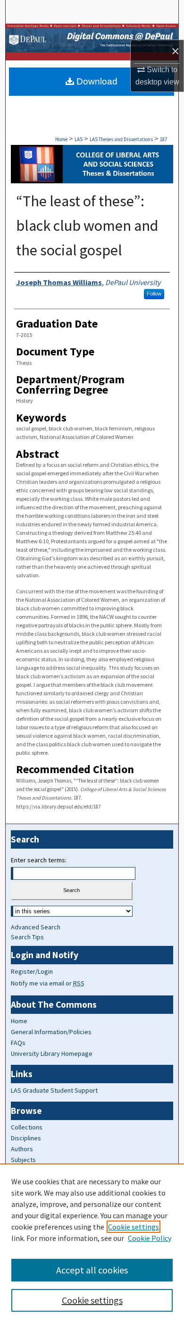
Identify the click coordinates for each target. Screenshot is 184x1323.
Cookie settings (133, 1226)
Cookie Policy (149, 1238)
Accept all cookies (92, 1270)
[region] (92, 1243)
